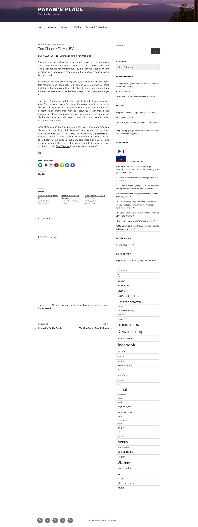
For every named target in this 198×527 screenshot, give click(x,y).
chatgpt (120, 306)
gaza (121, 356)
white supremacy (126, 483)
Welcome (52, 27)
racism (121, 436)
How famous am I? (124, 245)
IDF (119, 384)
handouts (43, 133)
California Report (123, 177)
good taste (121, 369)
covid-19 (123, 319)
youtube (122, 487)
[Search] (155, 51)
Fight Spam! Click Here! (126, 260)
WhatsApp (121, 479)
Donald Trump (131, 331)
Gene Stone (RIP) (123, 83)
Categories (121, 61)
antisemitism (124, 285)
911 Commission (133, 161)
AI (119, 275)
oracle (120, 416)
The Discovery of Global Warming (130, 202)
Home (40, 27)
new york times (125, 412)
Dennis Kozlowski (92, 81)
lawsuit (120, 402)
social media (125, 451)
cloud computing (126, 310)
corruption (121, 314)
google (123, 375)
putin (119, 432)
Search (119, 45)
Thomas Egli (121, 122)
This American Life (124, 96)
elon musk (125, 338)
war (121, 474)
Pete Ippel (120, 117)
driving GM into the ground (88, 143)
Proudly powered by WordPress (102, 520)
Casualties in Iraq (123, 186)
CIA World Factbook (124, 193)
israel (122, 389)
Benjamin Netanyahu (130, 301)
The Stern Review (123, 213)
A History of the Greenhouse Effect (131, 166)
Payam (63, 45)
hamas (121, 380)
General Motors (101, 133)
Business (47, 219)
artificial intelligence (130, 296)
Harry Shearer (122, 91)
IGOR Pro (77, 27)
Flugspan (120, 112)
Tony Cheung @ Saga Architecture (131, 130)
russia (123, 442)
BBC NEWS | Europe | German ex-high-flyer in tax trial (64, 56)
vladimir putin (124, 468)
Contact (64, 27)
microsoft (125, 407)
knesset (120, 398)
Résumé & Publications (96, 27)
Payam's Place (60, 9)
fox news (122, 351)
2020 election (122, 271)
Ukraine (124, 462)
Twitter (121, 456)
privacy (121, 428)
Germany (121, 361)
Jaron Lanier (122, 395)
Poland (120, 424)
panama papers (123, 420)
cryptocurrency (128, 325)
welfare (104, 130)
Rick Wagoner (63, 146)
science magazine (123, 447)
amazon (121, 281)
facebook (126, 345)
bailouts (56, 133)
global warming (125, 365)
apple (121, 291)
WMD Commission (124, 226)
